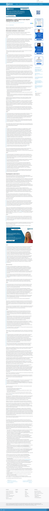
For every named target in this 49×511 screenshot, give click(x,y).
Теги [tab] (35, 91)
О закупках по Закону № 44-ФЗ (33, 4)
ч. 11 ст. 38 (20, 211)
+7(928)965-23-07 (36, 496)
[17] (29, 298)
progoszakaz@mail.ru (38, 497)
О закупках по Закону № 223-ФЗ (23, 4)
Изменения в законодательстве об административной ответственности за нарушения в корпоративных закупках (39, 86)
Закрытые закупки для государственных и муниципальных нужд (39, 74)
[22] (19, 365)
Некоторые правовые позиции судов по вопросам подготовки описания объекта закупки (39, 78)
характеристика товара (37, 95)
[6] (19, 101)
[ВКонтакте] (30, 23)
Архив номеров (26, 495)
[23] (12, 370)
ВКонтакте (16, 491)
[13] (13, 219)
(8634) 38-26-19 (39, 495)
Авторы (26, 491)
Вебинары (26, 494)
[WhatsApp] (32, 23)
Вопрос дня (7, 497)
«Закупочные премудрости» (9, 498)
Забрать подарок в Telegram (40, 1)
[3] (12, 62)
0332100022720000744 (28, 459)
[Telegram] (31, 23)
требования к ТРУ (37, 94)
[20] (31, 350)
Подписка (26, 492)
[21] (25, 360)
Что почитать (41, 4)
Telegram (16, 492)
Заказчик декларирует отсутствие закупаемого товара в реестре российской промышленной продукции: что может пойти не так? (39, 70)
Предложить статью (27, 496)
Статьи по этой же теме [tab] (37, 67)
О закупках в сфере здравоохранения (13, 22)
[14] (8, 256)
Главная (17, 4)
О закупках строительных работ (9, 496)
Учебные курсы (26, 493)
